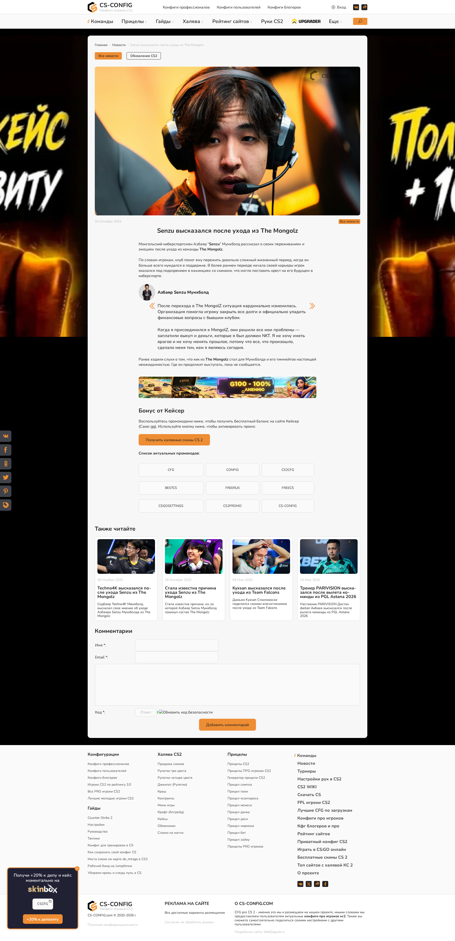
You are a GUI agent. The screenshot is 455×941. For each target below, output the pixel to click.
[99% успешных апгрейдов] (306, 21)
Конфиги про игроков (320, 818)
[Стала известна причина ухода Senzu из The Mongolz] (194, 556)
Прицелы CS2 (238, 764)
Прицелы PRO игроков (245, 846)
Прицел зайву (239, 839)
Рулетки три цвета (172, 771)
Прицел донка (239, 812)
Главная (101, 45)
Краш (162, 791)
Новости (119, 45)
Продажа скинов (171, 764)
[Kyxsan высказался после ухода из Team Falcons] (261, 556)
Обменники (166, 826)
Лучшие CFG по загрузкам (324, 810)
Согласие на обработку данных (189, 922)
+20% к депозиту (42, 919)
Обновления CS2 (143, 56)
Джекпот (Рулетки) (172, 784)
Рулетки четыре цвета (175, 777)
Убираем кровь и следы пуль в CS (114, 873)
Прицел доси (238, 819)
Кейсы (163, 819)
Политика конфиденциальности (113, 924)
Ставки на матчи (170, 832)
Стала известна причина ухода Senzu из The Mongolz (190, 592)
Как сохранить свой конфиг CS (112, 852)
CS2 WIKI (307, 787)
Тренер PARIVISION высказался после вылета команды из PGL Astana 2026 (328, 592)
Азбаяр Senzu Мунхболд (183, 292)
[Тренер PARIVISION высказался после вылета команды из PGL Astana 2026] (329, 556)
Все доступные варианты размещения (195, 912)
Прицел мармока (241, 826)
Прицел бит (237, 832)
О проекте (308, 873)
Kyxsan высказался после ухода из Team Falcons (259, 590)
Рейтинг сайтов (313, 834)
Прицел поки (238, 791)
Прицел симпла (240, 784)
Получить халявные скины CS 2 (174, 440)
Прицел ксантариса (243, 798)
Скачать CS (309, 794)
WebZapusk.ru (274, 932)
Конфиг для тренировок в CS (110, 845)
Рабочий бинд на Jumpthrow (110, 866)
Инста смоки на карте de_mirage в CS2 (118, 859)
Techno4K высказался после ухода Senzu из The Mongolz (124, 592)
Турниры (306, 771)
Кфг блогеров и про (318, 826)
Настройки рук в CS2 (319, 779)
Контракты (166, 798)
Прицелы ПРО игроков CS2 (249, 771)
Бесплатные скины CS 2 (322, 857)
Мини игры (166, 805)
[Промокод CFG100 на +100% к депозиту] (227, 387)
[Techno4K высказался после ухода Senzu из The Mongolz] (126, 556)
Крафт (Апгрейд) (171, 812)
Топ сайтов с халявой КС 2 (325, 865)
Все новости (108, 56)
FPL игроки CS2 (313, 802)
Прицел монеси (240, 805)
